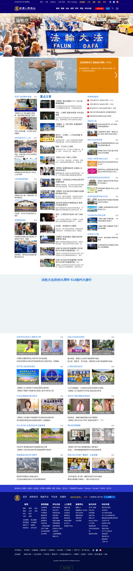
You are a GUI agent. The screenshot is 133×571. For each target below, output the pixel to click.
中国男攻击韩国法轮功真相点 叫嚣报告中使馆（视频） (26, 238)
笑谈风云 (67, 510)
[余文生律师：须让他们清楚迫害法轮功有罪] (79, 434)
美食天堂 (92, 515)
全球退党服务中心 (66, 554)
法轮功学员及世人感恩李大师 (29, 337)
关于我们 (27, 550)
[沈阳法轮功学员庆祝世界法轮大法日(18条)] (28, 375)
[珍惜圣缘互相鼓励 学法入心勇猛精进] (92, 190)
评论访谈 (88, 8)
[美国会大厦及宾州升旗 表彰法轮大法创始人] (92, 182)
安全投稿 (60, 550)
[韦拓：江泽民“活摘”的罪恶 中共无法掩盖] (47, 116)
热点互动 (55, 510)
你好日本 (92, 510)
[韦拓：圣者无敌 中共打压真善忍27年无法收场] (26, 146)
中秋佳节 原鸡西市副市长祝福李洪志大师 (32, 447)
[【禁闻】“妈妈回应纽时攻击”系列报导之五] (28, 405)
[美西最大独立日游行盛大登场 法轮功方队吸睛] (92, 152)
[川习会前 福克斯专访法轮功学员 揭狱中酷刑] (79, 375)
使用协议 (52, 550)
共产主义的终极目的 (108, 515)
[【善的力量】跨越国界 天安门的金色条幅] (92, 227)
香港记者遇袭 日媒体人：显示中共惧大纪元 (84, 479)
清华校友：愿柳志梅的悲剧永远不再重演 (82, 417)
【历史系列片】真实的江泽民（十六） (101, 100)
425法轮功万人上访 (23, 138)
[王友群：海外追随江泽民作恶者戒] (92, 239)
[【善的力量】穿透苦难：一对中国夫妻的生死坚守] (92, 220)
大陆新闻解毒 (57, 534)
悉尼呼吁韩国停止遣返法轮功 (27, 476)
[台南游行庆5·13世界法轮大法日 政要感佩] (103, 346)
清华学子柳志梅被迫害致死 (79, 396)
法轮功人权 (92, 121)
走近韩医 (78, 520)
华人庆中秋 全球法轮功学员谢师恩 (31, 425)
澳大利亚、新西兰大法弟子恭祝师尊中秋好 (83, 358)
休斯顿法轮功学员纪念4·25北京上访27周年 (25, 173)
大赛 (46, 2)
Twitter (114, 2)
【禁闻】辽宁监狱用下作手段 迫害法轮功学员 (84, 391)
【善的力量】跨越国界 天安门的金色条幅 (108, 227)
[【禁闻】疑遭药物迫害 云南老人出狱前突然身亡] (47, 171)
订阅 (109, 497)
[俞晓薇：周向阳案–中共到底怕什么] (103, 434)
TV (108, 8)
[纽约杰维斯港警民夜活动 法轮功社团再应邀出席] (92, 145)
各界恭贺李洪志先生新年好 (98, 178)
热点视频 (34, 520)
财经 (30, 513)
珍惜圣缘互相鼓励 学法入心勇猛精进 (108, 189)
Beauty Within (93, 520)
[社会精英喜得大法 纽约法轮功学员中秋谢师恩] (52, 434)
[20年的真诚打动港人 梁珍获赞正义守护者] (79, 464)
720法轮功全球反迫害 (96, 215)
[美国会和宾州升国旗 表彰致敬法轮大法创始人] (92, 201)
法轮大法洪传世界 (94, 140)
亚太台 (65, 488)
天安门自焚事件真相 (23, 97)
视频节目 (44, 497)
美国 (24, 511)
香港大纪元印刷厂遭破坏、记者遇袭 (82, 455)
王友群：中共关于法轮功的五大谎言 (25, 215)
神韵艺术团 (27, 554)
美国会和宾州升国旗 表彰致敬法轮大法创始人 (108, 201)
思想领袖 (55, 518)
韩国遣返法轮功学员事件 (27, 455)
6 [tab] (104, 88)
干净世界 (46, 554)
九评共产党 (105, 520)
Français (87, 488)
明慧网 (76, 554)
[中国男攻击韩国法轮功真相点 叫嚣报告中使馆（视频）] (26, 228)
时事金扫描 (56, 513)
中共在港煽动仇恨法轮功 (27, 396)
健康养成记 (79, 515)
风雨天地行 (105, 528)
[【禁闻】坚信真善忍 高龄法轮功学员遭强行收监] (47, 240)
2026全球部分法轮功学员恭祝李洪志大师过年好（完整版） (38, 361)
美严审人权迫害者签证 (26, 366)
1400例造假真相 (21, 179)
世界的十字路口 (58, 528)
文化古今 (67, 523)
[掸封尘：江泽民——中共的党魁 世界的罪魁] (47, 138)
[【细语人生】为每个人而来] (47, 160)
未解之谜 (67, 507)
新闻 (57, 8)
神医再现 (78, 518)
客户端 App (85, 550)
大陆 (24, 516)
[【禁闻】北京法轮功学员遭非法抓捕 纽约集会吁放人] (47, 194)
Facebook (110, 2)
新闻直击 (44, 518)
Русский (95, 488)
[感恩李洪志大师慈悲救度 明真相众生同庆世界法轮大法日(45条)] (92, 171)
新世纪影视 (98, 554)
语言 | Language (72, 2)
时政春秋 (55, 515)
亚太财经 (44, 534)
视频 (62, 8)
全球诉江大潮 (93, 234)
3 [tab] (95, 88)
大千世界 (92, 523)
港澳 (30, 508)
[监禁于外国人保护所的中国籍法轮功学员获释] (28, 464)
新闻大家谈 (56, 507)
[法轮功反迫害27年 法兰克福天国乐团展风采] (92, 126)
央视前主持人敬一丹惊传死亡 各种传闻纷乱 (26, 196)
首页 (25, 497)
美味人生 (92, 518)
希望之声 (55, 554)
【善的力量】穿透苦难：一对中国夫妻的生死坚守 (108, 220)
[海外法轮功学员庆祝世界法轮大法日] (92, 163)
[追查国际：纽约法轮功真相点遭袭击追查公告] (26, 246)
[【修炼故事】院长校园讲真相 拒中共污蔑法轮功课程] (79, 405)
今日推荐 (34, 522)
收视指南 (35, 550)
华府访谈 (44, 523)
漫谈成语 (67, 518)
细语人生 (55, 536)
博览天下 (26, 525)
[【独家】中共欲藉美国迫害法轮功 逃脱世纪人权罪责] (52, 405)
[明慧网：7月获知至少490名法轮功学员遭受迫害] (47, 183)
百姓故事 (105, 534)
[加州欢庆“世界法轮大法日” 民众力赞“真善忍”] (79, 346)
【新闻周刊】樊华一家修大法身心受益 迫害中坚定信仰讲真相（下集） (108, 133)
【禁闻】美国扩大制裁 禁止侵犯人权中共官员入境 (35, 391)
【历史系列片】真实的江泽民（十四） (101, 104)
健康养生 (79, 504)
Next (116, 75)
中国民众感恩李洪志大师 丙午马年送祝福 (32, 358)
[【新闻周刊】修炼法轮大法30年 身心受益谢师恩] (52, 346)
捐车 (99, 2)
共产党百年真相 (107, 513)
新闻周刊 (44, 520)
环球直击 (44, 510)
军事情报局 (56, 523)
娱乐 (36, 508)
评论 (24, 513)
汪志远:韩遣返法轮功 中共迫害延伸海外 (31, 479)
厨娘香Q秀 (92, 526)
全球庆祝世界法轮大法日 (97, 196)
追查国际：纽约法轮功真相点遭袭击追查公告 (25, 256)
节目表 (54, 497)
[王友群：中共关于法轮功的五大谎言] (26, 205)
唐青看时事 (56, 526)
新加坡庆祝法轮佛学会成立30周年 (100, 116)
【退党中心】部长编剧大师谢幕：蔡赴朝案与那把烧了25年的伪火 (25, 114)
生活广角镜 (92, 507)
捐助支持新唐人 (76, 497)
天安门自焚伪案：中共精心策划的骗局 (25, 132)
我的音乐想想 (93, 534)
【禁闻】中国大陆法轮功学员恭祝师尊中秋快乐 (34, 450)
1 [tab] (88, 88)
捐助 (94, 2)
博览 (81, 8)
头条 (67, 8)
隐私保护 (43, 550)
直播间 (63, 497)
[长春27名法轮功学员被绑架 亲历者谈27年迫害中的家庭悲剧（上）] (47, 263)
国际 (24, 508)
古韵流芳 (67, 513)
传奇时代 (105, 510)
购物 (104, 2)
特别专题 (105, 504)
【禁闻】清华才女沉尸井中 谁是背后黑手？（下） (86, 420)
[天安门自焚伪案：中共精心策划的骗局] (26, 123)
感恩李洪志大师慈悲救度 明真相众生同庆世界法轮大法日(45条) (108, 171)
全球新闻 (44, 507)
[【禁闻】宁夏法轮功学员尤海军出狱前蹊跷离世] (103, 375)
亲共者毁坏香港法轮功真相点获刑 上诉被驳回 (33, 420)
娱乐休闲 (92, 504)
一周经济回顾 (45, 526)
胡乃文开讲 (79, 513)
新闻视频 (45, 504)
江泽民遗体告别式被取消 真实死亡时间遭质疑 (108, 246)
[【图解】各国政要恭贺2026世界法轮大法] (92, 209)
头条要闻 (26, 520)
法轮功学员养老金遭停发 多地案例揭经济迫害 (103, 112)
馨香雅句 (67, 515)
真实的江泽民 (106, 523)
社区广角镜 (44, 528)
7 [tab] (107, 88)
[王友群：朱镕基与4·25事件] (47, 229)
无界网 (90, 554)
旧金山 (58, 488)
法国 (53, 488)
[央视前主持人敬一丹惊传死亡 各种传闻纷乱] (26, 187)
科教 (30, 516)
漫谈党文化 (105, 536)
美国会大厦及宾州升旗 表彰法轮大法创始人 (108, 182)
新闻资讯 (34, 497)
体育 (36, 511)
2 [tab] (91, 88)
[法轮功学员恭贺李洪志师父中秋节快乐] (28, 434)
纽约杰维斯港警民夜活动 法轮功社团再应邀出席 (108, 144)
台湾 (30, 511)
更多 (106, 554)
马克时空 (55, 531)
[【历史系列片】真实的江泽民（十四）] (48, 75)
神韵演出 (26, 528)
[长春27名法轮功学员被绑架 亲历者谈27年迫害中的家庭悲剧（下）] (47, 251)
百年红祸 (105, 526)
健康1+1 (78, 507)
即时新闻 (26, 522)
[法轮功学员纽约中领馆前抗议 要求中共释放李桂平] (47, 206)
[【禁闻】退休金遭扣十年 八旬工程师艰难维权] (47, 104)
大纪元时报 (37, 554)
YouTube (117, 2)
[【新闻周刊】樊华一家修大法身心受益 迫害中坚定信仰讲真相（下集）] (92, 133)
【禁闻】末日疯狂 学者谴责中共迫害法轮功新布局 (35, 417)
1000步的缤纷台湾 (94, 530)
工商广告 (105, 541)
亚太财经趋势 (45, 531)
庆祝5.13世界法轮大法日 (97, 159)
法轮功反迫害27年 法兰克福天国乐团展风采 (107, 125)
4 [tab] (98, 88)
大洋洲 (42, 488)
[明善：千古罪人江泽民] (47, 149)
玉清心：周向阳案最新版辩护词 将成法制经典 (84, 450)
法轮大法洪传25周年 (76, 337)
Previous (17, 75)
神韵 (41, 2)
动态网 (83, 554)
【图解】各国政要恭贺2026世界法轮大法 (108, 208)
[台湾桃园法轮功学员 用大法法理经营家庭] (28, 346)
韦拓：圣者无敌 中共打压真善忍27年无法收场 (26, 155)
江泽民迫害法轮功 (75, 366)
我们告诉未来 (106, 507)
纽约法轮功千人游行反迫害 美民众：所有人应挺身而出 (103, 108)
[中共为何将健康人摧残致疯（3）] (103, 405)
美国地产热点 (68, 526)
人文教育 (68, 504)
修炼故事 (105, 539)
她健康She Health (81, 510)
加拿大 (30, 488)
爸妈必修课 (67, 520)
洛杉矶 (36, 488)
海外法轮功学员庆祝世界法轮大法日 (108, 163)
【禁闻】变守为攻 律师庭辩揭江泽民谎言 (83, 447)
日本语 (102, 488)
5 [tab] (101, 88)
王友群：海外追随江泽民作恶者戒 (108, 239)
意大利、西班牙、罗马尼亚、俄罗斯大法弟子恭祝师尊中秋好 (90, 361)
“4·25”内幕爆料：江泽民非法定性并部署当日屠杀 (85, 388)
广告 (88, 2)
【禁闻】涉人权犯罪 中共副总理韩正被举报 (33, 388)
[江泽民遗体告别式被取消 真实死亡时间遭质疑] (92, 246)
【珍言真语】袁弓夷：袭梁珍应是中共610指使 (85, 476)
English (80, 488)
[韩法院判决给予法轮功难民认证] (52, 464)
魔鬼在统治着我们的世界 (110, 518)
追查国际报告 (20, 220)
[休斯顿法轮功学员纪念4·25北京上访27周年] (26, 164)
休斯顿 (48, 488)
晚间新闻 (44, 515)
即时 (77, 8)
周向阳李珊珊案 (74, 425)
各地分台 (53, 2)
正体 (59, 2)
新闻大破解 (56, 520)
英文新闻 (82, 2)
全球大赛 (34, 528)
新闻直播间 (100, 8)
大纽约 (24, 488)
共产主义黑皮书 (107, 531)
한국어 (108, 488)
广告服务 (68, 550)
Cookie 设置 (66, 568)
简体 (63, 2)
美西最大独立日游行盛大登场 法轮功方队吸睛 (108, 152)
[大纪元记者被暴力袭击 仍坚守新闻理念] (103, 464)
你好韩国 (92, 513)
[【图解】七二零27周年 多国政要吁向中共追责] (47, 127)
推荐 (72, 8)
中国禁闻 (44, 513)
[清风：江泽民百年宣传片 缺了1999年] (47, 217)
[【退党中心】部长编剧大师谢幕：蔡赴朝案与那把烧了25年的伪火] (26, 105)
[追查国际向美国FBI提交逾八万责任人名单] (52, 375)
